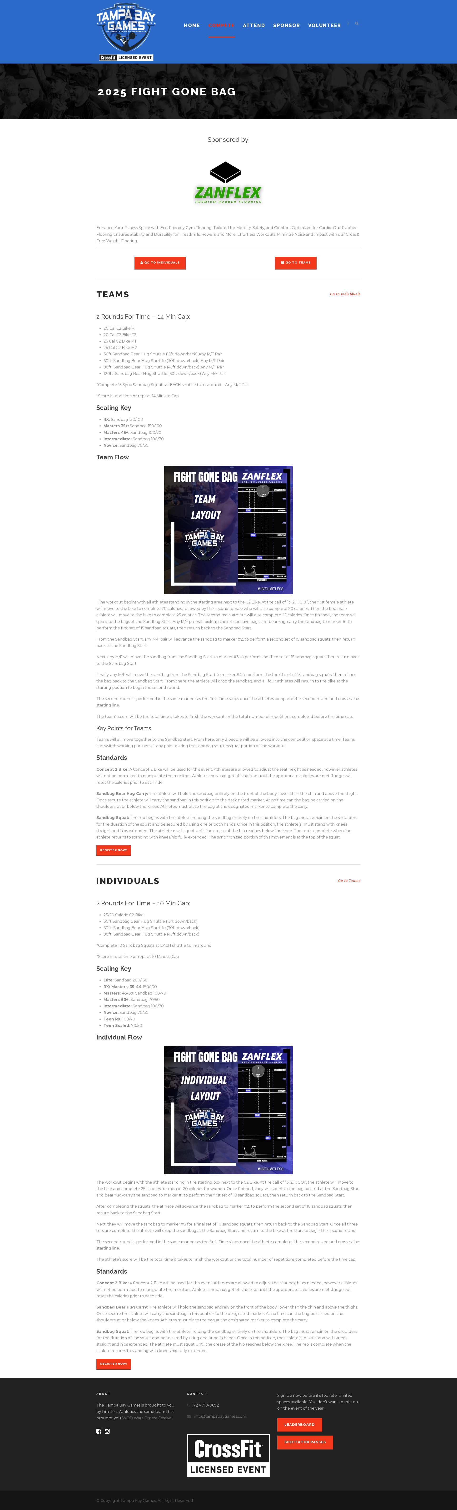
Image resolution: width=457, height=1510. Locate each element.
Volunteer (324, 25)
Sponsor (286, 25)
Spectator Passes (305, 1442)
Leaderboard (299, 1424)
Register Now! (113, 850)
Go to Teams (298, 262)
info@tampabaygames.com (220, 1416)
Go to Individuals (162, 262)
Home (192, 25)
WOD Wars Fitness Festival (147, 1418)
